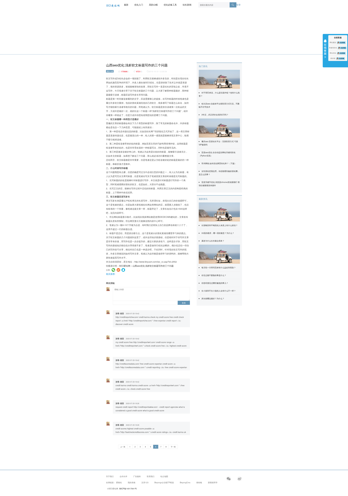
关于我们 (110, 476)
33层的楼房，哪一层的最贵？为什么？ (217, 233)
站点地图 (164, 476)
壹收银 (199, 482)
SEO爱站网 (124, 265)
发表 (184, 302)
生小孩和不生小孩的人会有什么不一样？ (218, 290)
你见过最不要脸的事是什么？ (213, 275)
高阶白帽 (153, 4)
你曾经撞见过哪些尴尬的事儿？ (214, 283)
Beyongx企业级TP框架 (164, 482)
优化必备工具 (170, 4)
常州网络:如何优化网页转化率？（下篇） (218, 163)
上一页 (122, 446)
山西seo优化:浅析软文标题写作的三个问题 (153, 265)
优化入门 (138, 4)
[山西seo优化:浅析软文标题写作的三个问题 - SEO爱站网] (219, 79)
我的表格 (131, 482)
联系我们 (150, 476)
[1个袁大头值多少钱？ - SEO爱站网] (219, 254)
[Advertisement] (174, 34)
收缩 (325, 51)
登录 (238, 4)
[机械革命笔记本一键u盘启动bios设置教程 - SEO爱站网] (219, 127)
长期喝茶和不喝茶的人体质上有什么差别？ (219, 225)
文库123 (144, 482)
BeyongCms (185, 482)
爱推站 (119, 482)
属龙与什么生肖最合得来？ (212, 240)
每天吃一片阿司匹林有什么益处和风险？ (218, 267)
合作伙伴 (123, 476)
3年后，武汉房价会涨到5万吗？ (214, 114)
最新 (126, 4)
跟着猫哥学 (212, 482)
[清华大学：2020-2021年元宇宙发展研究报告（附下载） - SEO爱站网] (219, 211)
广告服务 (137, 476)
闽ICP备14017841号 (128, 488)
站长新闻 (187, 4)
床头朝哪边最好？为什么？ (212, 298)
